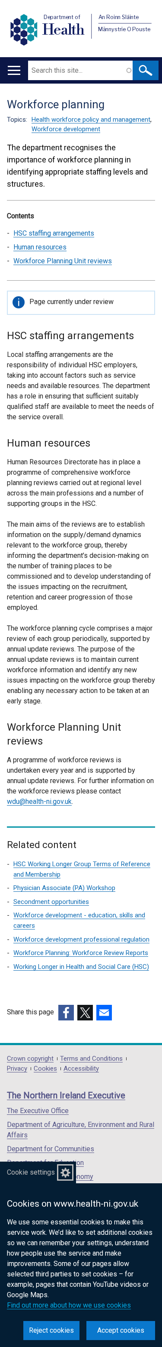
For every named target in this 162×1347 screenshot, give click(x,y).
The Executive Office (38, 1111)
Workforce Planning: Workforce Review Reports (80, 953)
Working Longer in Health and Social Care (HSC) (81, 967)
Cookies (45, 1068)
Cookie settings (31, 1172)
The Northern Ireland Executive (66, 1095)
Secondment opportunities (51, 902)
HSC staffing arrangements (53, 233)
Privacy (17, 1068)
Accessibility (81, 1068)
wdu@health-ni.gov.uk (39, 801)
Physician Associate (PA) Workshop (64, 888)
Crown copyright (30, 1059)
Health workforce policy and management (91, 119)
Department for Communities (50, 1149)
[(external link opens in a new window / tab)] (66, 1012)
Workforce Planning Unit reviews (62, 261)
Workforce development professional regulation (81, 939)
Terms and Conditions (91, 1059)
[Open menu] (14, 70)
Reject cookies (51, 1330)
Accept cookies (120, 1330)
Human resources (40, 247)
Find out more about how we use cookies (69, 1305)
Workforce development (66, 129)
